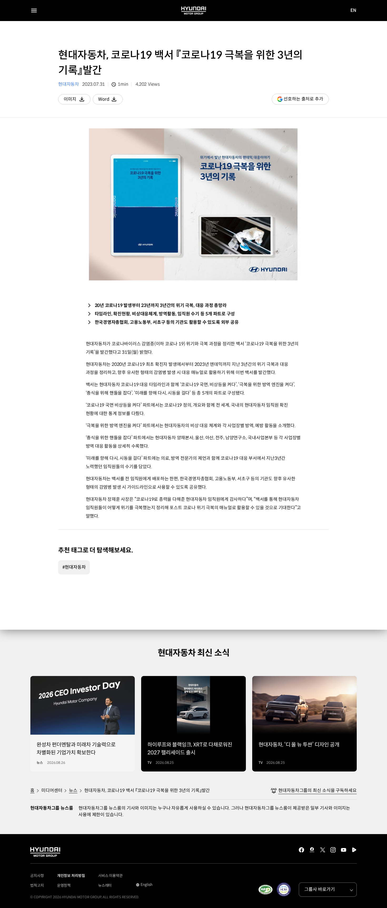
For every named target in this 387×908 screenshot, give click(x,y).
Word (110, 100)
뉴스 (73, 790)
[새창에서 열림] (265, 889)
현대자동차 (68, 84)
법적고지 (37, 885)
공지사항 (37, 875)
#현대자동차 (74, 567)
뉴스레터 (105, 885)
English (144, 885)
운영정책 (64, 885)
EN (353, 11)
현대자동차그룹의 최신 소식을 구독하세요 (317, 790)
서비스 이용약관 (110, 875)
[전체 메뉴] (34, 10)
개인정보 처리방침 (71, 875)
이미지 (77, 100)
